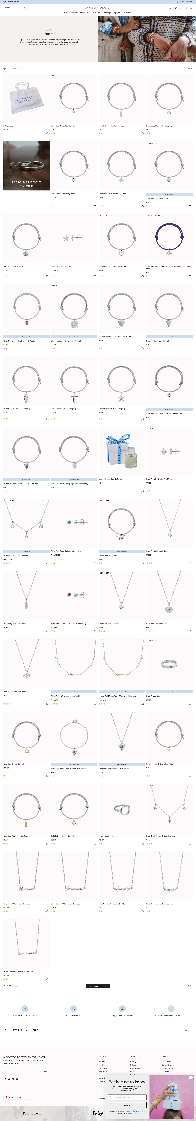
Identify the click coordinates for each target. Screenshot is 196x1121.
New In (66, 13)
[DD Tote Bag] (26, 98)
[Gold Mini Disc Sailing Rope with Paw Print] (6, 348)
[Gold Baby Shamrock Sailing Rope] (149, 133)
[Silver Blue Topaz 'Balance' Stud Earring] (74, 523)
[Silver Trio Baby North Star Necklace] (169, 808)
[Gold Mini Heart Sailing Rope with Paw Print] (6, 491)
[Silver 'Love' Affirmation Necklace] (26, 876)
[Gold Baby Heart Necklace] (104, 631)
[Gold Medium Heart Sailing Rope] (149, 348)
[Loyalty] (175, 7)
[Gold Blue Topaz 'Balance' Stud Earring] (54, 563)
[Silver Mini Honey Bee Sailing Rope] (122, 165)
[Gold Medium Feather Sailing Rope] (6, 419)
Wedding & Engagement (112, 13)
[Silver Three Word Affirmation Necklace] (74, 663)
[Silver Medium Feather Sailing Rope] (26, 381)
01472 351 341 (167, 1062)
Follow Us (185, 1031)
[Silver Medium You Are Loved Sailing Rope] (122, 308)
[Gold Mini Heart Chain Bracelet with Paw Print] (54, 776)
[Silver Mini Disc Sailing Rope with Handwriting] (169, 381)
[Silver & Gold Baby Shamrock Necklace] (149, 563)
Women (82, 13)
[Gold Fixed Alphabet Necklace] (9, 563)
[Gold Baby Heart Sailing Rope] (54, 206)
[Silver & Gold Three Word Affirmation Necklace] (57, 703)
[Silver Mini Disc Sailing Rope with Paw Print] (26, 308)
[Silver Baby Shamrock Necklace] (169, 523)
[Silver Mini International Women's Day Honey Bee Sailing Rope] (169, 238)
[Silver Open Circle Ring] (122, 808)
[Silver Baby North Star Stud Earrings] (169, 451)
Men (88, 13)
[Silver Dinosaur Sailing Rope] (122, 523)
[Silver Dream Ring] (169, 663)
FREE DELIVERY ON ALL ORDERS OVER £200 (98, 2)
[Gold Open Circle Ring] (102, 843)
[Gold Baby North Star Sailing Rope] (54, 133)
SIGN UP (46, 1072)
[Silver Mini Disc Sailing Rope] (169, 165)
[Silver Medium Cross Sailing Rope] (74, 381)
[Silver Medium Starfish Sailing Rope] (122, 381)
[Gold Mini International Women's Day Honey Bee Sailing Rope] (149, 276)
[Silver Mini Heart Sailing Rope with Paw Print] (26, 451)
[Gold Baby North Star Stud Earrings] (149, 491)
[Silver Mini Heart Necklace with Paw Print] (122, 736)
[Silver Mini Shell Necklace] (169, 595)
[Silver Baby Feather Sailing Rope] (122, 98)
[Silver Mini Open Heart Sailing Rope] (122, 238)
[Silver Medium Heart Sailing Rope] (169, 308)
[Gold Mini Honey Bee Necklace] (9, 703)
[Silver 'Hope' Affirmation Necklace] (169, 876)
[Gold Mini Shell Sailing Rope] (6, 276)
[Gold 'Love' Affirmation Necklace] (6, 911)
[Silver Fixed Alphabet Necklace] (26, 523)
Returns (133, 1065)
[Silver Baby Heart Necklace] (122, 595)
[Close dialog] (191, 1077)
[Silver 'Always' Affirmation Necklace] (122, 876)
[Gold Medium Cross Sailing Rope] (54, 419)
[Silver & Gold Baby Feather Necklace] (6, 631)
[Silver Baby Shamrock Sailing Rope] (169, 98)
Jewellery (74, 13)
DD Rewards (103, 1071)
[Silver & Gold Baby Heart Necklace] (102, 631)
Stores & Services (186, 2)
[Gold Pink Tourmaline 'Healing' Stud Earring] (54, 631)
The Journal (103, 1068)
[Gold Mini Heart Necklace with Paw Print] (102, 776)
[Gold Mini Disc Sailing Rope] (149, 206)
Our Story (102, 1062)
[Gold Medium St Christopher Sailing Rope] (54, 348)
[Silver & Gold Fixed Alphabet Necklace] (6, 563)
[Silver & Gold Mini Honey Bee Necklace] (6, 703)
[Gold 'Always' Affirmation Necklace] (102, 911)
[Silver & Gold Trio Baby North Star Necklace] (149, 843)
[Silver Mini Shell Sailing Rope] (26, 238)
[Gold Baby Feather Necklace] (9, 631)
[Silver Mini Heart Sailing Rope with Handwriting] (74, 451)
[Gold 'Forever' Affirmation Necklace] (54, 911)
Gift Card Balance (136, 1068)
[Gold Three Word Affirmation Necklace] (54, 703)
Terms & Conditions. (134, 1111)
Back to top (188, 986)
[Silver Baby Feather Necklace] (26, 595)
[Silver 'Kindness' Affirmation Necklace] (26, 943)
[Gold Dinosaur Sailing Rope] (102, 563)
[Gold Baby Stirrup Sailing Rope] (26, 736)
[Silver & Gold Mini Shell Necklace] (149, 631)
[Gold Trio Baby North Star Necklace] (152, 843)
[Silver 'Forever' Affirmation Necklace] (74, 876)
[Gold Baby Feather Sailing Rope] (102, 133)
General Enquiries (168, 1065)
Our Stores (165, 1071)
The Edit (101, 1065)
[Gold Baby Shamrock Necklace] (152, 563)
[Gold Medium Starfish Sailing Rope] (102, 419)
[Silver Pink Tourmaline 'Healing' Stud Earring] (74, 595)
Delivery (133, 1062)
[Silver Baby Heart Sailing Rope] (74, 165)
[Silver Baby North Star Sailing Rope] (74, 98)
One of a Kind (127, 13)
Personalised (97, 13)
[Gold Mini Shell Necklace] (152, 631)
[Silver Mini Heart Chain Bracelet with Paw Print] (74, 736)
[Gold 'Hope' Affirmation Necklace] (149, 911)
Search (7, 7)
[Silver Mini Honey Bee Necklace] (26, 663)
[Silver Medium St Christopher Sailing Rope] (74, 308)
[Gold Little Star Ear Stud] (54, 276)
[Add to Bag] (47, 133)
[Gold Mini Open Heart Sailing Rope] (102, 276)
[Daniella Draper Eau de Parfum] (122, 451)
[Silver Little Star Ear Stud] (74, 238)
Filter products (13, 69)
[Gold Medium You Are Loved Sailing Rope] (102, 348)
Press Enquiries (167, 1068)
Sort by (190, 69)
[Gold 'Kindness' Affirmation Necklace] (6, 979)
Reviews (101, 1075)
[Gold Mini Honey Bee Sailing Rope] (102, 206)
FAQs (132, 1071)
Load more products (98, 986)
